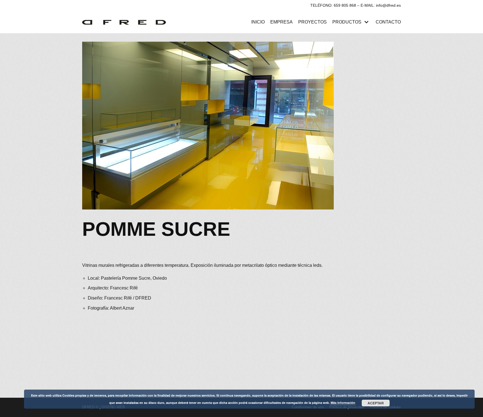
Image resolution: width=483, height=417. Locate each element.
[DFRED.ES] (125, 22)
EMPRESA (281, 22)
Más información (343, 402)
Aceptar (376, 403)
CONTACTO (388, 22)
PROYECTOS (312, 22)
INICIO (258, 22)
